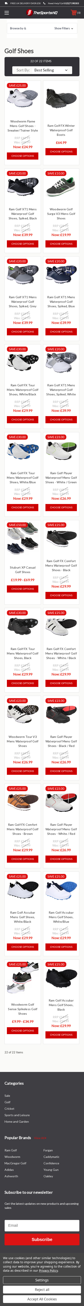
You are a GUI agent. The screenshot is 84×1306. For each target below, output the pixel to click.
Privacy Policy (48, 1270)
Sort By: (23, 70)
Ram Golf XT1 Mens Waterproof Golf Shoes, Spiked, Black (23, 213)
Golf (7, 1102)
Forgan (48, 1150)
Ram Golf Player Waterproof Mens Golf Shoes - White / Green (61, 477)
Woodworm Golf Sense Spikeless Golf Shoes (22, 1009)
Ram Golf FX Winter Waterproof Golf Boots (61, 130)
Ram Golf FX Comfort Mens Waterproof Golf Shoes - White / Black (61, 653)
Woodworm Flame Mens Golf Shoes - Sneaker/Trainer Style (23, 125)
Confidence (51, 1163)
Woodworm (12, 1157)
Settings (42, 1280)
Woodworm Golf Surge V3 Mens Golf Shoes (61, 213)
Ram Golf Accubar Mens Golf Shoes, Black (61, 1005)
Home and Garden (17, 1121)
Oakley (48, 1176)
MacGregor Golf (15, 1163)
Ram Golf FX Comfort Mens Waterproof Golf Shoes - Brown (22, 829)
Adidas (9, 1169)
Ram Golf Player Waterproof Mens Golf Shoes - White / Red (61, 829)
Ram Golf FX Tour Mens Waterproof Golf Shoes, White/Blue (22, 477)
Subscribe (42, 1239)
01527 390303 (71, 3)
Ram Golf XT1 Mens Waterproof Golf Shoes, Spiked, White (61, 389)
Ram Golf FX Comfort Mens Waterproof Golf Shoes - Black (61, 565)
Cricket (9, 1108)
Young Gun (51, 1169)
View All (39, 1138)
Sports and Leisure (17, 1115)
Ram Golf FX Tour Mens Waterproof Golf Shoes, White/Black (22, 389)
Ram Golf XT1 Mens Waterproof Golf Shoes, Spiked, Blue (61, 301)
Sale (7, 1095)
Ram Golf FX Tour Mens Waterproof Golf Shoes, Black (22, 653)
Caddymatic (51, 1157)
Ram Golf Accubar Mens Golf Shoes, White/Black (22, 917)
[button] (42, 28)
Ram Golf (11, 1150)
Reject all (42, 1289)
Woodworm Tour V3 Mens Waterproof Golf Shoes (22, 741)
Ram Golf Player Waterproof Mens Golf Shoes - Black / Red (61, 741)
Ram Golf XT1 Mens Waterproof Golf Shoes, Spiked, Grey (23, 301)
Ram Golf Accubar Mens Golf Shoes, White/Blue (61, 917)
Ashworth (11, 1176)
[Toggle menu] (12, 13)
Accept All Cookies (42, 1299)
